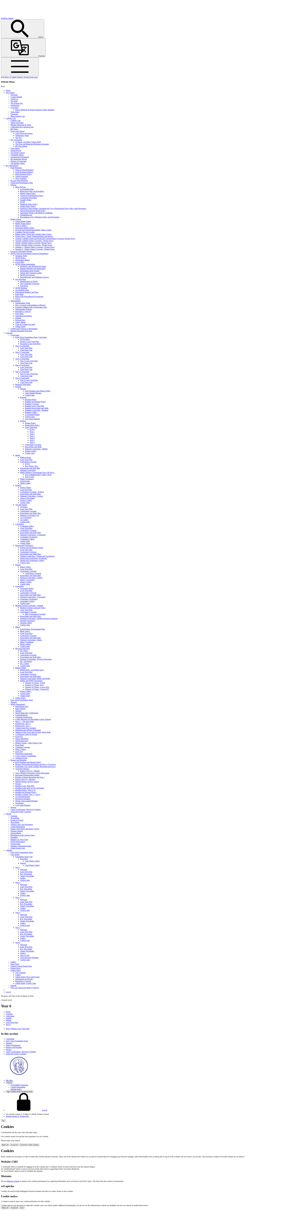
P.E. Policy (24, 651)
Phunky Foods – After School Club (28, 743)
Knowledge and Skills (33, 447)
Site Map (9, 1080)
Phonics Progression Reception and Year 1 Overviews (35, 764)
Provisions (24, 286)
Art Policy (24, 507)
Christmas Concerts (22, 747)
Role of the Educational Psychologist (29, 296)
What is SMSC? (21, 226)
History (18, 565)
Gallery (23, 878)
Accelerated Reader (32, 415)
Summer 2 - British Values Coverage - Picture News (35, 249)
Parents (8, 814)
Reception (24, 859)
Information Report (22, 260)
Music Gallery (25, 644)
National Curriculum (28, 470)
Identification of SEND (29, 281)
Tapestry (14, 702)
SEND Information (18, 842)
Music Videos (20, 749)
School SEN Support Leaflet (31, 273)
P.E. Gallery (24, 664)
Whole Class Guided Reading (26, 801)
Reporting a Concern (23, 981)
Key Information (12, 166)
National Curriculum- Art (29, 515)
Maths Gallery (25, 483)
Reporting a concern (23, 312)
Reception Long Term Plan (30, 344)
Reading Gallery (31, 412)
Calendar (14, 816)
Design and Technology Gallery (32, 561)
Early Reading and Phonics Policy (38, 391)
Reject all (5, 1145)
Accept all (14, 1145)
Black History (20, 709)
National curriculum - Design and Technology (37, 556)
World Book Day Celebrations (26, 713)
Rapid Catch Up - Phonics (30, 771)
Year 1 (32, 432)
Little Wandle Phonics (33, 393)
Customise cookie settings (29, 1145)
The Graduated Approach (29, 284)
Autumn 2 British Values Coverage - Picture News (34, 241)
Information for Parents (24, 979)
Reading (23, 397)
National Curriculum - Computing (33, 535)
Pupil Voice (15, 964)
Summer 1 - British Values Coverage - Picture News (35, 247)
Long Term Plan (26, 348)
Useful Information (18, 827)
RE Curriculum (16, 140)
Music (17, 627)
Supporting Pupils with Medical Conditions (36, 213)
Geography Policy (27, 588)
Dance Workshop (21, 739)
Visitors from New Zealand (25, 728)
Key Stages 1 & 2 (31, 466)
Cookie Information (18, 1087)
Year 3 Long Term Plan (29, 361)
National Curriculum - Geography (33, 597)
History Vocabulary (27, 580)
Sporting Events (21, 758)
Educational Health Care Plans (26, 292)
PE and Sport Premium (19, 181)
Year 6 (32, 442)
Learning (9, 333)
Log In (44, 1110)
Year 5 (32, 440)
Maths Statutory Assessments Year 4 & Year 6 (37, 473)
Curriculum (15, 335)
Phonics (23, 389)
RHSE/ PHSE (20, 668)
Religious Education (23, 384)
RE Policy (14, 129)
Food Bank (19, 745)
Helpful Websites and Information (33, 269)
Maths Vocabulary (27, 479)
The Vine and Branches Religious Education (32, 144)
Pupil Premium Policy (23, 174)
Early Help (19, 294)
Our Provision (20, 279)
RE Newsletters (21, 146)
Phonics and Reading (19, 760)
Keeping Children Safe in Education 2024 (31, 307)
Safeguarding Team (22, 303)
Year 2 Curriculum (22, 352)
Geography (19, 586)
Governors (15, 108)
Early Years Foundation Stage (22, 700)
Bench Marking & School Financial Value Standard (34, 110)
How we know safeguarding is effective (30, 305)
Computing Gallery (27, 539)
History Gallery (26, 582)
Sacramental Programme (20, 157)
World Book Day (21, 706)
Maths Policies (25, 457)
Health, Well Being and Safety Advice (25, 829)
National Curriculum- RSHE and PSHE (35, 679)
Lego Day (19, 752)
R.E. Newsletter (26, 874)
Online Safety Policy (28, 206)
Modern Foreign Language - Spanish (29, 606)
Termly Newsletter (27, 876)
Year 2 (32, 434)
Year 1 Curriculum (22, 346)
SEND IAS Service (27, 275)
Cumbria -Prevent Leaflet (24, 232)
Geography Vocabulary (29, 599)
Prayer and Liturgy (18, 131)
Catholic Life (11, 118)
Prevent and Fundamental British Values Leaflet (33, 230)
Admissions (15, 105)
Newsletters (15, 818)
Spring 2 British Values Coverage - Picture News (33, 245)
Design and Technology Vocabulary (33, 558)
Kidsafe (18, 318)
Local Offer (19, 262)
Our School (10, 93)
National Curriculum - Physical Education (36, 659)
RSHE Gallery (25, 691)
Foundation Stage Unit (23, 857)
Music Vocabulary (27, 642)
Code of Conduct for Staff (25, 324)
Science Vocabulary (27, 498)
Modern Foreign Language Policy (33, 608)
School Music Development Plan (32, 629)
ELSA (17, 299)
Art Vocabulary (26, 518)
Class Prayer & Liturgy (24, 133)
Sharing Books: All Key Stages (27, 782)
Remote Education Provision (21, 331)
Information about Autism (29, 271)
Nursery (23, 863)
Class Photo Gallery (32, 861)
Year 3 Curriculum (22, 359)
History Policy (25, 567)
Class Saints (15, 148)
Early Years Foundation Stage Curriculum (31, 337)
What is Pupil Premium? (24, 170)
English (18, 387)
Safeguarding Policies (23, 309)
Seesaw (13, 807)
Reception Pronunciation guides (27, 775)
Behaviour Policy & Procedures (32, 191)
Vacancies (14, 114)
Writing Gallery (31, 451)
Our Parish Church (18, 153)
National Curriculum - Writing (36, 449)
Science (18, 485)
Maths (17, 455)
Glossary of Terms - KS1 (34, 685)
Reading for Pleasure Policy (35, 402)
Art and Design (21, 505)
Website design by (17, 1116)
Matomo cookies (13, 1181)
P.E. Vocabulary (26, 661)
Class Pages (15, 855)
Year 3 (32, 436)
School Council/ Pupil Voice (21, 966)
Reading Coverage (32, 404)
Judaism (18, 711)
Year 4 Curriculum (22, 365)
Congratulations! (21, 715)
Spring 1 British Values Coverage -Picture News (33, 243)
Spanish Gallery (26, 623)
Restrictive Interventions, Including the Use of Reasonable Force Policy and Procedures (53, 208)
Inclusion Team (21, 256)
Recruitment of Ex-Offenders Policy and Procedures (39, 217)
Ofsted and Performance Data (22, 183)
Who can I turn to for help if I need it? (25, 988)
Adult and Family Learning (21, 812)
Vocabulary (19, 803)
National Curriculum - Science (31, 496)
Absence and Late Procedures (22, 825)
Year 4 (32, 438)
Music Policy (25, 631)
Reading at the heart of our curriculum (29, 788)
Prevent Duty (20, 320)
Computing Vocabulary (29, 537)
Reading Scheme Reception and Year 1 (30, 777)
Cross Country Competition (25, 756)
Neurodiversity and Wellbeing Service (34, 277)
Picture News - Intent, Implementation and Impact (34, 236)
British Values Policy (28, 193)
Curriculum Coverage (33, 445)
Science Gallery (26, 500)
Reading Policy (30, 400)
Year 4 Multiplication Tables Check (38, 475)
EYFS (22, 202)
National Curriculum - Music (31, 640)
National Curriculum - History (31, 578)
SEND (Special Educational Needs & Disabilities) (29, 254)
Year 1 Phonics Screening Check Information (32, 773)
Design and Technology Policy (31, 548)
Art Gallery (24, 520)
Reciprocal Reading (22, 799)
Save (22, 1208)
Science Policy (25, 488)
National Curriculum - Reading (36, 410)
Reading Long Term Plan (34, 406)
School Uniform (17, 831)
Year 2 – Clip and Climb (24, 721)
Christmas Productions (23, 717)
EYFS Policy (25, 339)
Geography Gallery (27, 601)
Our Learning (20, 973)
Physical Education (22, 649)
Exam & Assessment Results (21, 251)
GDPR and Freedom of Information (24, 329)
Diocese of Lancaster (18, 161)
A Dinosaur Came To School (26, 734)
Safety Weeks (20, 322)
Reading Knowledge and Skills (36, 408)
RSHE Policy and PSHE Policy (32, 670)
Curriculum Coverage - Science (32, 492)
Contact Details (16, 97)
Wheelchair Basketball (23, 754)
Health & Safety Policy (29, 204)
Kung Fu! (19, 737)
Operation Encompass (23, 316)
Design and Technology (24, 545)
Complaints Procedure (28, 198)
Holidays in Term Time (19, 840)
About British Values (23, 221)
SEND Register (21, 288)
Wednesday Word (22, 136)
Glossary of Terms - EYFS (35, 683)
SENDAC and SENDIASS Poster (33, 266)
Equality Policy (26, 200)
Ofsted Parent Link (18, 848)
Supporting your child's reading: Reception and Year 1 (35, 767)
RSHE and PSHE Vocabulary (31, 681)
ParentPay (14, 837)
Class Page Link (26, 350)
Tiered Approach (21, 176)
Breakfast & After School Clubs (23, 835)
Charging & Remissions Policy (31, 196)
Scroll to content (7, 18)
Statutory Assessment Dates (21, 846)
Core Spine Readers (32, 419)
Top (3, 1121)
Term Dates (15, 112)
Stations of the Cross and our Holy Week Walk (33, 732)
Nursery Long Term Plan (29, 342)
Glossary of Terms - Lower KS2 (37, 687)
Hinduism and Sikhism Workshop (28, 730)
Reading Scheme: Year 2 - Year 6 (27, 794)
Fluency (18, 784)
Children (9, 850)
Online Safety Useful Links (25, 983)
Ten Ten (18, 138)
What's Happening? (18, 704)
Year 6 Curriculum (22, 378)
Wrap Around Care (18, 116)
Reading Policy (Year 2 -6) (25, 790)
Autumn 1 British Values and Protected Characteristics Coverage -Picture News (45, 239)
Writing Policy (30, 423)
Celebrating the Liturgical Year (22, 127)
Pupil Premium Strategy (24, 172)
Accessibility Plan (27, 189)
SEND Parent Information (25, 264)
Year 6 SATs (29, 477)
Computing (19, 524)
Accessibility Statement (19, 1085)
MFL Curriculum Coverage (35, 614)
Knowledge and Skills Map (30, 494)
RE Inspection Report (19, 159)
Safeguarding (16, 301)
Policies (13, 185)
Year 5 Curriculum (22, 372)
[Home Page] (19, 77)
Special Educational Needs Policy (33, 211)
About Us (14, 99)
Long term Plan (26, 490)
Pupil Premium (16, 168)
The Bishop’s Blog (18, 163)
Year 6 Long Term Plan (29, 380)
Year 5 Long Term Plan (29, 374)
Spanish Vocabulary (27, 621)
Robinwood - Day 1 (22, 726)
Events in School (17, 820)
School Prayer (16, 151)
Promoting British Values (24, 228)
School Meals (16, 833)
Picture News (16, 968)
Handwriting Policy (32, 425)
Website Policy (16, 1089)
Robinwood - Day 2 (22, 724)
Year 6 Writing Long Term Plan (18, 1029)
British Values (16, 219)
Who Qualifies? (21, 178)
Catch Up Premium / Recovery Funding (26, 809)
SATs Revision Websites (29, 958)
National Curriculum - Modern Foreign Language (38, 618)
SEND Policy (20, 258)
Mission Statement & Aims (21, 125)
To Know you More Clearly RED (28, 142)
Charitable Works (17, 155)
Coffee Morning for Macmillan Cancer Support (33, 719)
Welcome (14, 95)
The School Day (17, 103)
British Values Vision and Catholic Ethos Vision (33, 234)
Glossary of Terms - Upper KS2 (37, 689)
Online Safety (20, 327)
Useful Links (30, 395)
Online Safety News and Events (27, 977)
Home (8, 90)
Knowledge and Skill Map (30, 468)
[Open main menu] (20, 66)
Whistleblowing (26, 215)
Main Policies (20, 187)
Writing (23, 421)
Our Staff (14, 101)
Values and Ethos (17, 123)
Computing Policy (27, 526)
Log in (8, 992)
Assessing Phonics (22, 769)
